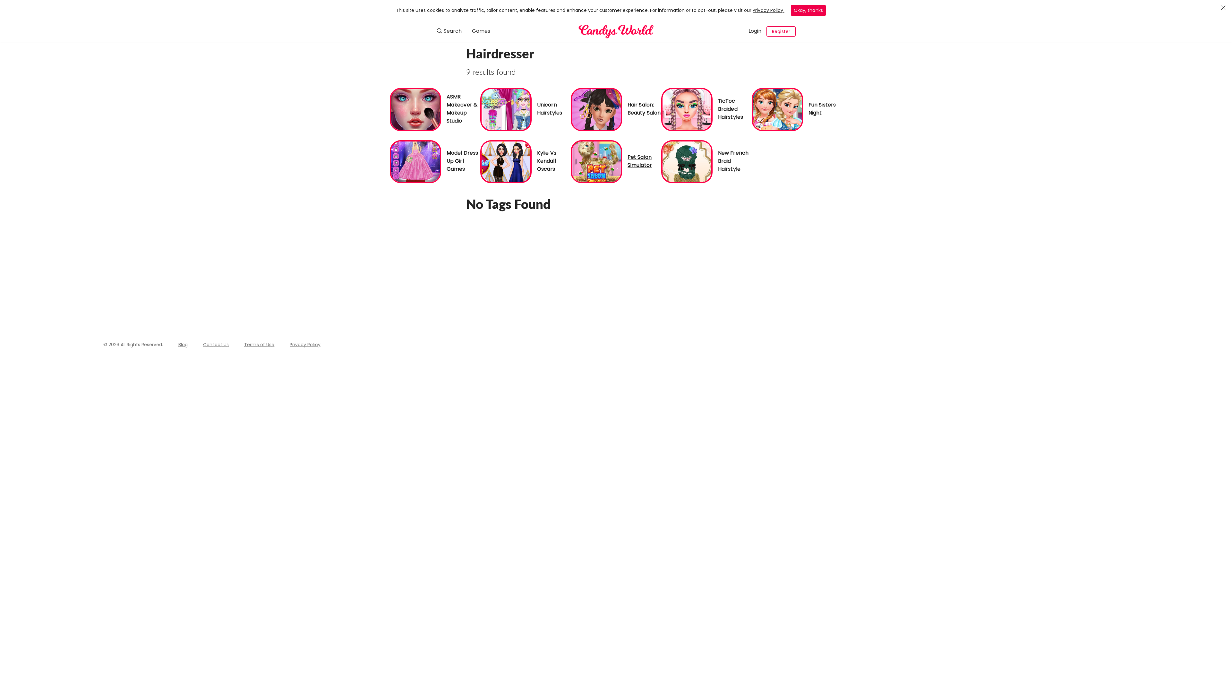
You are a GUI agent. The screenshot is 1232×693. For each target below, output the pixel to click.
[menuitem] (451, 31)
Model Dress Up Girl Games (462, 161)
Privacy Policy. (768, 10)
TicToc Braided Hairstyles (730, 109)
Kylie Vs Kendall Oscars (546, 161)
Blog (183, 344)
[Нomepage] (616, 31)
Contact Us (216, 344)
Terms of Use (259, 344)
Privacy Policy (305, 344)
